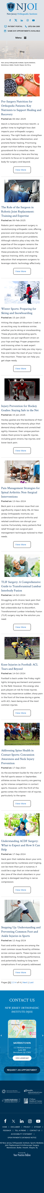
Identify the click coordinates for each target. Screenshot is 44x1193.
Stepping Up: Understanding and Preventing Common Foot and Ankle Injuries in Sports (21, 931)
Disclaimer (15, 1127)
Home (4, 1127)
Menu (18, 37)
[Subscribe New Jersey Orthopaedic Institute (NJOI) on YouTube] (33, 20)
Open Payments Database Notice (22, 1138)
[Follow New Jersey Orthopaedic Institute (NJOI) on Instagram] (27, 20)
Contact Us (35, 1130)
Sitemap (37, 1127)
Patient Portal (15, 26)
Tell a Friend (20, 1130)
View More (20, 169)
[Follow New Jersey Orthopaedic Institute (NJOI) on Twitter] (16, 20)
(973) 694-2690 (34, 26)
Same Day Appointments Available (24, 31)
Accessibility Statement (21, 1134)
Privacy (27, 1127)
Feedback (7, 1130)
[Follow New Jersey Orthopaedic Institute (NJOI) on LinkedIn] (21, 20)
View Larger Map (22, 1058)
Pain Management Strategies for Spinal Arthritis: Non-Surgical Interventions (20, 492)
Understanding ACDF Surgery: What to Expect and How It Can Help (20, 845)
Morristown (22, 1042)
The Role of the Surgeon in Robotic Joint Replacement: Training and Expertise (17, 211)
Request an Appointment (22, 1070)
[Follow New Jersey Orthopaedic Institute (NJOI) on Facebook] (10, 20)
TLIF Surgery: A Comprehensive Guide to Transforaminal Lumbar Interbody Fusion (21, 586)
